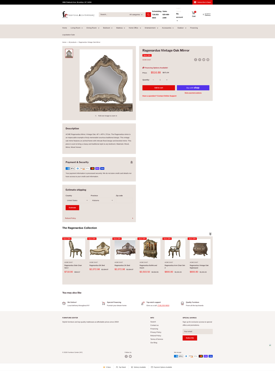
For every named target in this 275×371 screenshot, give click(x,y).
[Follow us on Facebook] (126, 356)
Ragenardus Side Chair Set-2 (73, 266)
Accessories (166, 28)
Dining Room (91, 28)
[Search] (148, 14)
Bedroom (106, 28)
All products (72, 42)
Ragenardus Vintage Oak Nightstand (199, 266)
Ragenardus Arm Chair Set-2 (175, 266)
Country (69, 196)
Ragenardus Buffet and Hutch (148, 266)
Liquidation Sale (68, 35)
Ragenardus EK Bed (97, 265)
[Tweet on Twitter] (203, 59)
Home (64, 28)
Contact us (154, 325)
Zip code (119, 196)
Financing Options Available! (156, 68)
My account (179, 15)
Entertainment (150, 28)
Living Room (75, 28)
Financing (194, 28)
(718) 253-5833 (163, 305)
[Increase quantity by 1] (167, 80)
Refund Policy (70, 218)
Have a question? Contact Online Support (159, 96)
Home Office (134, 28)
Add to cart (158, 88)
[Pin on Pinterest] (199, 59)
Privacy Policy (155, 332)
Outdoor (180, 28)
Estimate (72, 208)
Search (153, 322)
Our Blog (153, 343)
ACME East (146, 60)
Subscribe (190, 338)
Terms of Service (156, 339)
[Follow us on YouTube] (130, 356)
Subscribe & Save (204, 2)
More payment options (193, 93)
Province (94, 196)
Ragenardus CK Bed (122, 265)
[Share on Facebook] (195, 59)
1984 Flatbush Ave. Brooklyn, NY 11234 (76, 2)
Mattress (119, 28)
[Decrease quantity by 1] (153, 80)
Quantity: (146, 80)
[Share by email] (207, 59)
